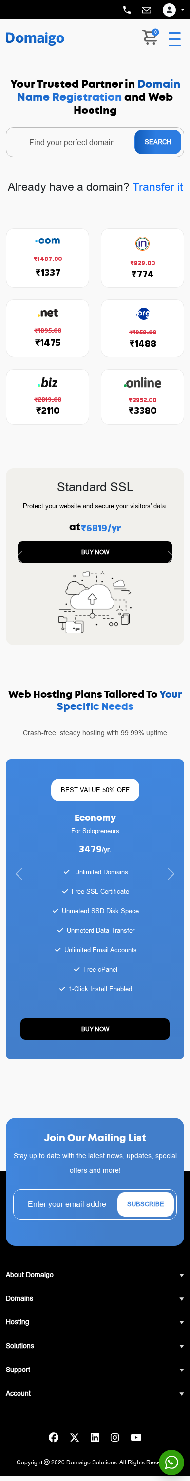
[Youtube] (136, 1437)
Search (158, 141)
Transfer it (158, 187)
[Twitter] (74, 1437)
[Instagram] (115, 1437)
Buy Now (95, 552)
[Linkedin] (95, 1437)
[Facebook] (53, 1437)
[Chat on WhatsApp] (171, 1462)
